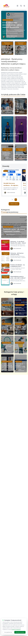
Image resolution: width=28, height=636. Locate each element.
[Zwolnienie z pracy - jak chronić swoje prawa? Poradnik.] (14, 227)
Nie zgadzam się (8, 632)
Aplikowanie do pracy (7, 19)
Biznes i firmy (19, 103)
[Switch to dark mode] (24, 5)
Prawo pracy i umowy (8, 226)
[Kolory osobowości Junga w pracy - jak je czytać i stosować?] (14, 129)
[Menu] (17, 5)
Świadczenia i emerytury (7, 43)
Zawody (5, 171)
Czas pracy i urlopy (6, 305)
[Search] (21, 6)
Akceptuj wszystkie (20, 632)
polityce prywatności (16, 629)
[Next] (16, 199)
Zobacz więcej (14, 203)
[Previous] (12, 199)
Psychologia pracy (7, 131)
